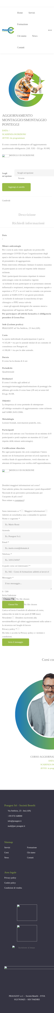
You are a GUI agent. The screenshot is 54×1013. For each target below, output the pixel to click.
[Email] (41, 201)
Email (5, 542)
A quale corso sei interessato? (16, 566)
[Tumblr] (36, 201)
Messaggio (8, 578)
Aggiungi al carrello (16, 187)
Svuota (21, 178)
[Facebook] (19, 201)
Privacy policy (9, 629)
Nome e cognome (11, 518)
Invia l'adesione (9, 595)
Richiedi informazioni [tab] (28, 223)
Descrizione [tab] (27, 215)
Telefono (7, 554)
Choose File (13, 604)
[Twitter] (25, 201)
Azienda (6, 530)
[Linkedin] (30, 201)
